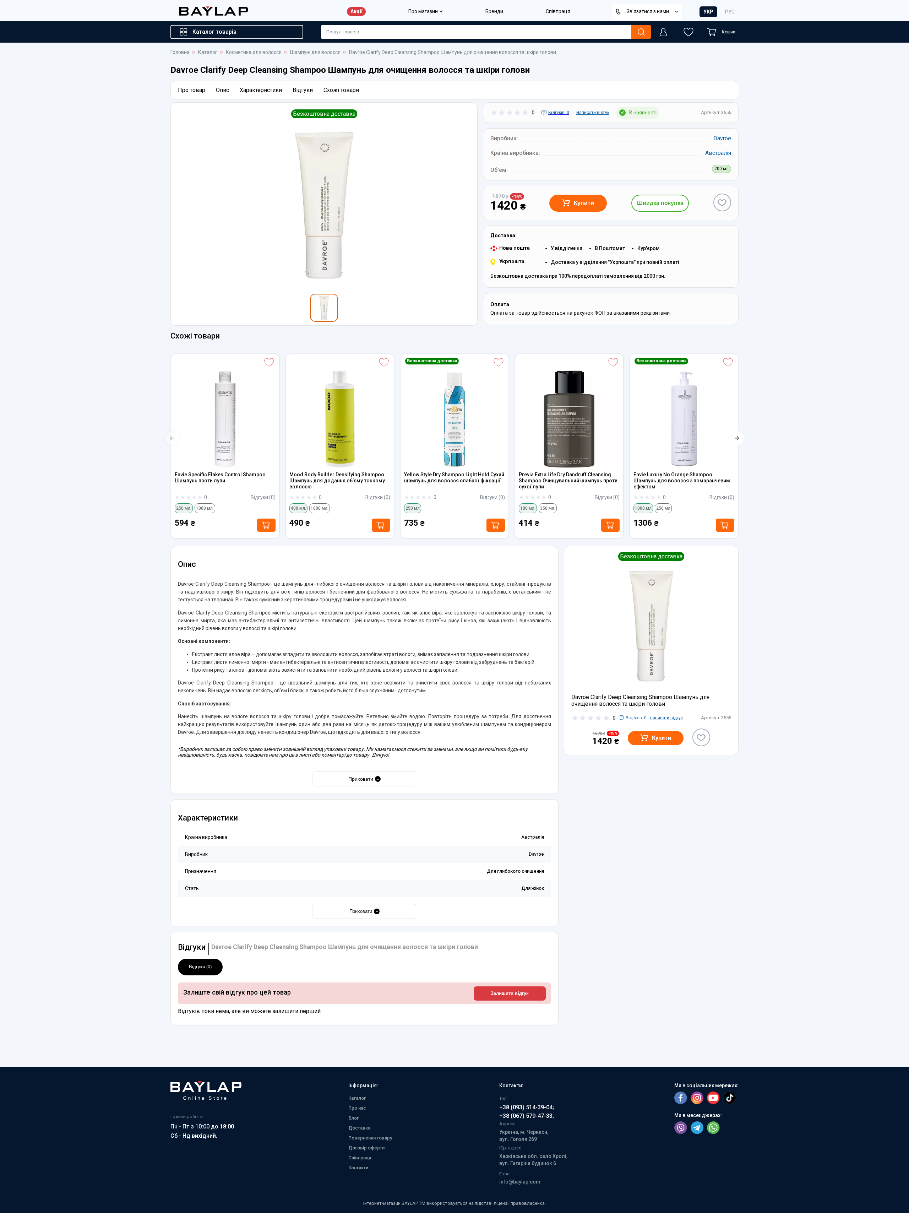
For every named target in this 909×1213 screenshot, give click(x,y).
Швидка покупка (660, 203)
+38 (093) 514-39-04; (526, 1107)
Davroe (722, 138)
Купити (584, 203)
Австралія (718, 153)
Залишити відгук (510, 993)
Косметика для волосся (254, 52)
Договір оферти (366, 1147)
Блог (353, 1118)
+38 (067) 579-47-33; (526, 1115)
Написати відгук (592, 112)
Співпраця (558, 11)
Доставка (359, 1128)
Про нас (357, 1108)
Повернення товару (370, 1138)
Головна (180, 52)
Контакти (358, 1167)
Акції (356, 11)
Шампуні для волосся (315, 52)
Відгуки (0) (200, 966)
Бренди (494, 11)
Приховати (363, 779)
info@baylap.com (519, 1182)
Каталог (207, 52)
